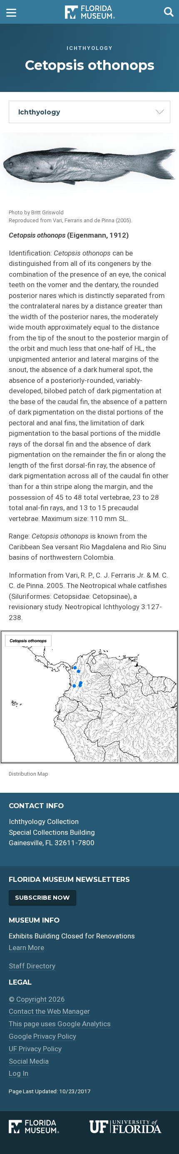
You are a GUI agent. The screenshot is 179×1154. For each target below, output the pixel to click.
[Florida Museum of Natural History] (49, 1126)
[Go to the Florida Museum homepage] (90, 12)
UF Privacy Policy (35, 1049)
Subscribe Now (42, 897)
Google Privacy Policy (42, 1036)
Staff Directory (32, 966)
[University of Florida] (130, 1126)
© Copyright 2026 (37, 999)
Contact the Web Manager (49, 1011)
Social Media (29, 1061)
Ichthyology (39, 112)
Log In (18, 1073)
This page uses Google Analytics (60, 1024)
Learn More (26, 947)
